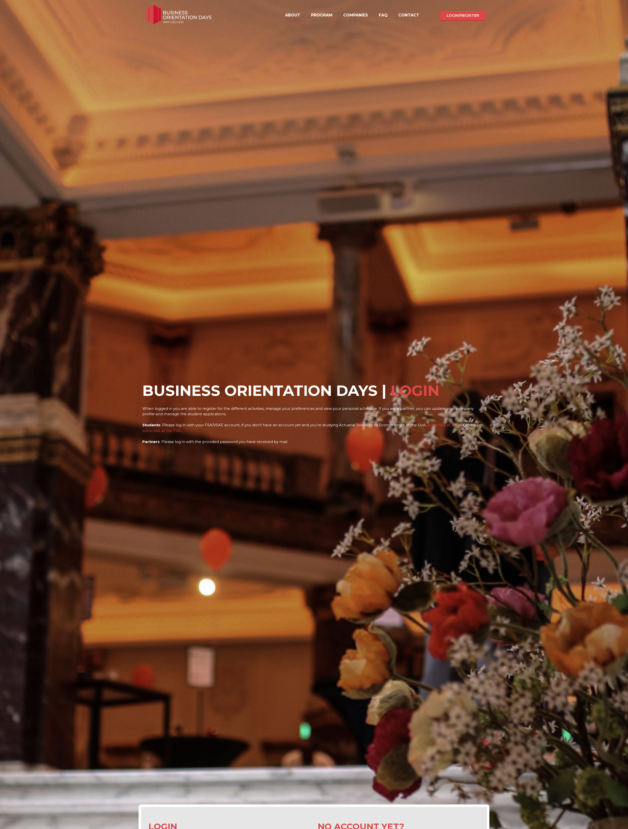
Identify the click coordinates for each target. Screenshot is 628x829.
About (292, 15)
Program (321, 15)
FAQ (383, 15)
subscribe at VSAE (444, 425)
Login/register (463, 15)
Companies (355, 15)
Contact (408, 15)
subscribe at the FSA (161, 430)
